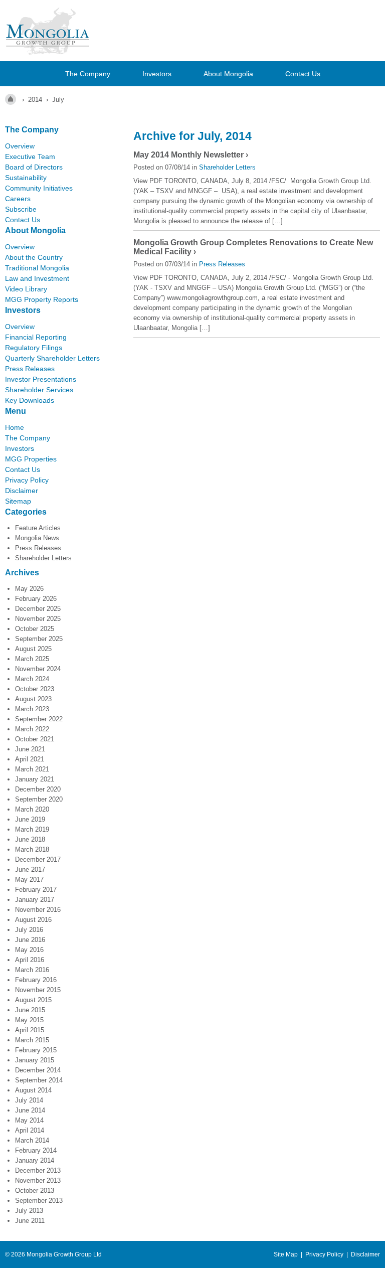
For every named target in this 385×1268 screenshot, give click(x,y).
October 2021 (34, 739)
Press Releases (30, 369)
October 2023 (34, 689)
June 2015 (30, 1010)
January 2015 (34, 1060)
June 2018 (30, 839)
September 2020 (39, 799)
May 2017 (29, 879)
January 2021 (34, 779)
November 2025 (38, 618)
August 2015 (33, 1000)
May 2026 (29, 588)
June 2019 (30, 819)
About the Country (34, 257)
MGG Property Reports (41, 299)
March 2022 (32, 729)
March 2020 (32, 809)
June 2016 (30, 939)
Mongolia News (37, 538)
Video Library (26, 289)
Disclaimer (21, 491)
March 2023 (32, 709)
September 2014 (39, 1080)
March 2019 (32, 829)
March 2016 (32, 970)
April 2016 (29, 960)
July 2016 (29, 929)
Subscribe (21, 209)
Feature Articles (38, 528)
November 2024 (38, 669)
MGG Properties (31, 459)
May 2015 (29, 1020)
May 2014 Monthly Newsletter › (190, 154)
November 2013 (38, 1180)
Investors (156, 74)
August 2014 (33, 1090)
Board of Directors (34, 167)
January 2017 (34, 899)
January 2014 (34, 1160)
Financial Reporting (36, 337)
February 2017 (36, 889)
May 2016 (29, 950)
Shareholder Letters (43, 558)
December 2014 (38, 1070)
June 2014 (30, 1110)
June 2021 (30, 749)
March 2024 (32, 679)
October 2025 (34, 628)
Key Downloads (29, 400)
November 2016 (38, 909)
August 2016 (33, 919)
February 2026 (36, 598)
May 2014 (29, 1120)
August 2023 (33, 699)
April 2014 (29, 1130)
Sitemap (18, 501)
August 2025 (33, 649)
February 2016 (36, 980)
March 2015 (32, 1040)
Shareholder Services (39, 390)
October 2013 (34, 1190)
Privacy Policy (27, 480)
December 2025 (38, 608)
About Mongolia (228, 74)
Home (14, 427)
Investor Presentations (40, 379)
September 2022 (39, 719)
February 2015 (36, 1050)
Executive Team (30, 156)
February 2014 (36, 1150)
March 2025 (32, 659)
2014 (35, 99)
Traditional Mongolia (37, 268)
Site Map (286, 1254)
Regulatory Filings (33, 348)
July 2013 (29, 1210)
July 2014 (29, 1100)
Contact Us (302, 74)
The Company (87, 74)
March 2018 (32, 849)
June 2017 (30, 869)
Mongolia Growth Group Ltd (64, 1254)
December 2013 (38, 1170)
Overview (20, 146)
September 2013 (39, 1200)
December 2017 (38, 859)
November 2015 (38, 990)
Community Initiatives (39, 188)
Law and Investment (37, 278)
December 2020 (38, 789)
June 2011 (30, 1220)
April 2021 (29, 759)
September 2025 (39, 639)
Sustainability (26, 178)
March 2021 (32, 769)
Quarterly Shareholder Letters (52, 358)
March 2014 (32, 1140)
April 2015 (29, 1030)
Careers (18, 199)
